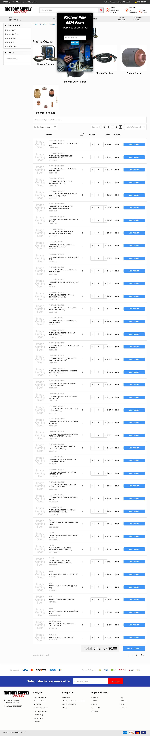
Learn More (133, 12)
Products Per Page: (132, 127)
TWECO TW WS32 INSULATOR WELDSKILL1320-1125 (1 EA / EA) (60, 561)
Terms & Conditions (40, 708)
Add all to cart (133, 648)
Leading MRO (38, 718)
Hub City (95, 704)
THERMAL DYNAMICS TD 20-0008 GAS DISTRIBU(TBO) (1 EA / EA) (62, 511)
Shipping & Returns (40, 711)
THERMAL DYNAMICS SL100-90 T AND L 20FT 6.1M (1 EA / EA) (63, 384)
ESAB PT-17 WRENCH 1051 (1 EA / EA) (62, 599)
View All (123, 708)
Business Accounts (121, 18)
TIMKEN (95, 697)
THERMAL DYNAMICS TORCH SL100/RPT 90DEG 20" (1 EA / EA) (63, 372)
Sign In (112, 10)
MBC (64, 708)
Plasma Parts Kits (11, 46)
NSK (122, 704)
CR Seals (124, 701)
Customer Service (137, 18)
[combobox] (71, 10)
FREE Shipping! (8, 2)
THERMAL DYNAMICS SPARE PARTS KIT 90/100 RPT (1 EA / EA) (62, 460)
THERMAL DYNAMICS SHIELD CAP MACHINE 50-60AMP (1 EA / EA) (61, 233)
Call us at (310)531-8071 (14, 706)
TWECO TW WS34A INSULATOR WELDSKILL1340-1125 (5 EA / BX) (60, 549)
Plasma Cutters (10, 30)
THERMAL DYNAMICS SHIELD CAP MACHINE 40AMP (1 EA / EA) (61, 207)
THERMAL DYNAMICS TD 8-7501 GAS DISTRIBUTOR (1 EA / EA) (62, 296)
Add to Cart (134, 144)
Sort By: (36, 127)
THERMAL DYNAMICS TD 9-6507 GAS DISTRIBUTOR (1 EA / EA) (62, 245)
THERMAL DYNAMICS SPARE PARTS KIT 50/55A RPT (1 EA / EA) (62, 486)
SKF (122, 697)
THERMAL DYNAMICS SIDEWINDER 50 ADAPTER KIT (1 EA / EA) (62, 448)
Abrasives (66, 697)
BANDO (95, 711)
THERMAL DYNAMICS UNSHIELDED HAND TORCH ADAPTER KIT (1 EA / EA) (63, 435)
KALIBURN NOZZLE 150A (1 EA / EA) (61, 637)
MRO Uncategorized (70, 704)
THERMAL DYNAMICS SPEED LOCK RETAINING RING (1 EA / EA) (61, 157)
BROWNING (96, 708)
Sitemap (37, 722)
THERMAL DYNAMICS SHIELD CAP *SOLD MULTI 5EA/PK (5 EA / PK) (63, 195)
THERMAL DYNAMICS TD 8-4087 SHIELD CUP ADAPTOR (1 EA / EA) (63, 359)
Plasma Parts (9, 42)
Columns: (95, 127)
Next (142, 655)
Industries (37, 704)
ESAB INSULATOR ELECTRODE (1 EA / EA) (63, 574)
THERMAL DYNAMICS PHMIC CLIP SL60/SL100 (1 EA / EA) (60, 182)
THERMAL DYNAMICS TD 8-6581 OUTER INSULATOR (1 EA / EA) (62, 308)
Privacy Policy (38, 715)
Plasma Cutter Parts (11, 34)
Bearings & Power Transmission (74, 701)
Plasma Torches (10, 38)
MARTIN (95, 701)
